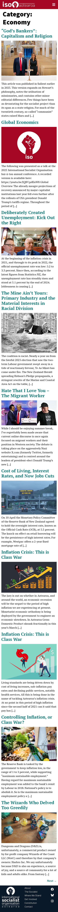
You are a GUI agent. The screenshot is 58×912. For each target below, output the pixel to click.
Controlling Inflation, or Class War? (26, 719)
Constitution (31, 903)
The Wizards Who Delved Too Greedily (27, 805)
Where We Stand (33, 895)
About (28, 888)
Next (52, 881)
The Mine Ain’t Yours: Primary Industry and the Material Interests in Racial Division (28, 300)
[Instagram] (52, 901)
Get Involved (31, 899)
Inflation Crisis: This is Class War (25, 554)
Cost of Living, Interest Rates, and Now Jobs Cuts (27, 473)
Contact (29, 906)
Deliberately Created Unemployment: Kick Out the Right (28, 218)
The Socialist (31, 891)
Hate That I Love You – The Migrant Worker (25, 393)
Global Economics (19, 122)
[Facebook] (52, 889)
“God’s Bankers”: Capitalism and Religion (26, 33)
